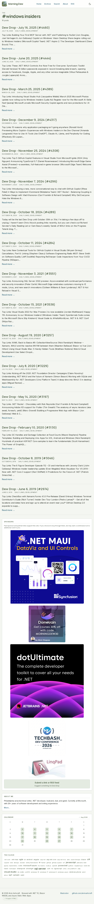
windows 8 (53, 872)
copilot (6, 862)
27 (59, 841)
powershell (63, 865)
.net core (7, 859)
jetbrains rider (82, 862)
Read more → (8, 48)
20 (59, 837)
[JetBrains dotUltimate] (47, 681)
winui (6, 875)
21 (71, 837)
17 (22, 837)
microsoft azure (30, 865)
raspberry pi (78, 866)
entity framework (32, 862)
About (65, 4)
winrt (84, 872)
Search (57, 4)
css (11, 862)
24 (22, 841)
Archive (47, 4)
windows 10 (35, 872)
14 (71, 833)
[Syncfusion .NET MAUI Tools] (47, 567)
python (70, 866)
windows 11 (44, 872)
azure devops (75, 859)
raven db (87, 866)
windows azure (63, 872)
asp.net (43, 859)
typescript (58, 868)
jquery (6, 866)
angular (36, 859)
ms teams (41, 866)
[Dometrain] (47, 624)
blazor (83, 859)
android (29, 859)
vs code (21, 872)
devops (16, 862)
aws (68, 859)
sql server (40, 868)
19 (47, 837)
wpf (10, 875)
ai (25, 859)
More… (7, 808)
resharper (12, 868)
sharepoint (21, 868)
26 (47, 841)
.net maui (14, 859)
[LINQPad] (47, 767)
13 (59, 833)
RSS (72, 4)
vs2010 (27, 872)
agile (21, 859)
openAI (54, 866)
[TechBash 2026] (47, 738)
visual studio (10, 872)
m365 (20, 866)
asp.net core (51, 859)
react (6, 868)
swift (48, 868)
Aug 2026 (84, 817)
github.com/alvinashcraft (82, 893)
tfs (52, 868)
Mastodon (64, 893)
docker (22, 862)
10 (22, 833)
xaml (22, 875)
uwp (79, 868)
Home (38, 4)
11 (34, 833)
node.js (48, 866)
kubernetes (13, 866)
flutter (43, 862)
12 (47, 833)
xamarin (16, 875)
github (49, 862)
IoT (64, 862)
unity (64, 868)
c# (88, 859)
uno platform (72, 868)
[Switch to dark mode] (90, 4)
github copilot (57, 862)
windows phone (75, 872)
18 (34, 837)
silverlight (29, 868)
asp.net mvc (61, 859)
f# (39, 862)
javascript (71, 862)
